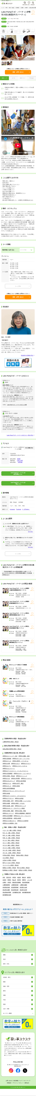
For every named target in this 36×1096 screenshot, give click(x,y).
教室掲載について (18, 1080)
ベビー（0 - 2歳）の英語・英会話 (12, 830)
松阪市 (19, 877)
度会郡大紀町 (23, 890)
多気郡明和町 (15, 887)
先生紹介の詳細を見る (27, 355)
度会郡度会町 (15, 890)
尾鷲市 (9, 880)
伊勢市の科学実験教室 (9, 788)
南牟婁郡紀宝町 (7, 895)
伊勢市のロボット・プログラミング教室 (14, 808)
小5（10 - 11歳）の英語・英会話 (12, 850)
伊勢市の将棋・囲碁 (8, 811)
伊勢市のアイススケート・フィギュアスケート (15, 771)
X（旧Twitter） (26, 509)
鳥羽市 (19, 880)
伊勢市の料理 (17, 818)
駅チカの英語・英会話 (23, 867)
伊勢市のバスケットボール (19, 766)
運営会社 (27, 1083)
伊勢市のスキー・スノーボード (22, 773)
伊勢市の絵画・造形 (8, 806)
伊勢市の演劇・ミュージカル (23, 801)
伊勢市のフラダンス (8, 798)
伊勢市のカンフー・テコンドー (22, 816)
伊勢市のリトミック (21, 776)
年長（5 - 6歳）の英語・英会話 (11, 838)
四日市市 (8, 877)
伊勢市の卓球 (6, 763)
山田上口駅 (20, 460)
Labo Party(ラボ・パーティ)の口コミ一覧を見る (20, 435)
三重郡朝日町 (15, 885)
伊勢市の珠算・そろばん (18, 803)
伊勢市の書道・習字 (8, 801)
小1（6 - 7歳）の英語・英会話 (11, 840)
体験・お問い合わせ (18, 72)
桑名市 (24, 877)
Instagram (12, 509)
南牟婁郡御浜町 (26, 892)
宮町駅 (18, 459)
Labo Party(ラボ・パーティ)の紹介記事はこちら (18, 473)
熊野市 (24, 880)
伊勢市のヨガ (6, 778)
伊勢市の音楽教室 (7, 773)
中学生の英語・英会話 (9, 855)
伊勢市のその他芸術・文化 (10, 823)
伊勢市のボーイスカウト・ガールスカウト (14, 796)
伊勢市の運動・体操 (24, 756)
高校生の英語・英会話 (22, 855)
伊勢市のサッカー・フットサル (21, 758)
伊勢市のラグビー (26, 763)
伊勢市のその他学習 (22, 821)
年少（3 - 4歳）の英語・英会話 (11, 833)
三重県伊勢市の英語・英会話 (11, 741)
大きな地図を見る (29, 448)
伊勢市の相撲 (6, 803)
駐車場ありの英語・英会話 (10, 870)
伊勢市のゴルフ (15, 763)
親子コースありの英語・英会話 (11, 862)
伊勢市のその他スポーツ (9, 821)
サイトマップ (27, 1080)
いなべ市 (29, 880)
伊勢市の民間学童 (7, 818)
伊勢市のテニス (7, 761)
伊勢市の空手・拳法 (17, 783)
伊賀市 (9, 882)
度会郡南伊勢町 (7, 892)
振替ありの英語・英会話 (9, 867)
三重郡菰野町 (6, 885)
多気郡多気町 (6, 887)
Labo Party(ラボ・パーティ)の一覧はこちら (18, 483)
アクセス (31, 78)
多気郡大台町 (23, 887)
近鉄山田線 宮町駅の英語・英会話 (12, 749)
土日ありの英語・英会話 (9, 860)
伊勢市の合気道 (19, 798)
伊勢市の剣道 (6, 793)
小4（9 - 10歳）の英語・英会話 (11, 848)
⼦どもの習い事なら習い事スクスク (18, 1087)
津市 (4, 877)
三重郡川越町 (23, 885)
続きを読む (30, 531)
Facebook (18, 509)
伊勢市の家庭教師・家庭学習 (23, 813)
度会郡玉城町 (6, 890)
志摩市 (4, 882)
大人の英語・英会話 (8, 858)
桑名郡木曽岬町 (16, 882)
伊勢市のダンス (7, 786)
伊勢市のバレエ (7, 783)
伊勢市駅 (20, 462)
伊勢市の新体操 (7, 758)
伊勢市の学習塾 (15, 778)
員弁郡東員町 (26, 882)
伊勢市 (14, 877)
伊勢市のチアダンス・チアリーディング (14, 791)
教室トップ (4, 78)
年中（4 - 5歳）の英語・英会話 (11, 835)
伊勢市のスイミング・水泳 (10, 756)
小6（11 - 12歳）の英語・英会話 (12, 853)
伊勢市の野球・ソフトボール (20, 761)
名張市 (4, 880)
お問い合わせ (9, 1080)
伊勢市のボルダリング (9, 781)
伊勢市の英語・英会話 (9, 776)
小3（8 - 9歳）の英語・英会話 (11, 845)
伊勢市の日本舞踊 (7, 816)
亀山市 (14, 880)
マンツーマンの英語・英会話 (11, 865)
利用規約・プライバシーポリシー (15, 1083)
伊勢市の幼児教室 (21, 781)
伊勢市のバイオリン (26, 778)
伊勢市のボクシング (20, 806)
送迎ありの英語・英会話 (25, 870)
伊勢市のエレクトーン (9, 768)
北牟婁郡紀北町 (16, 892)
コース (13, 78)
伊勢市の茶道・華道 (20, 811)
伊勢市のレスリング (8, 813)
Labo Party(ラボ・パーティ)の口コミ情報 (17, 404)
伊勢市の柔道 (16, 786)
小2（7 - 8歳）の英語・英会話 (11, 843)
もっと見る (18, 286)
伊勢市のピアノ (7, 766)
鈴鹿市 (29, 877)
